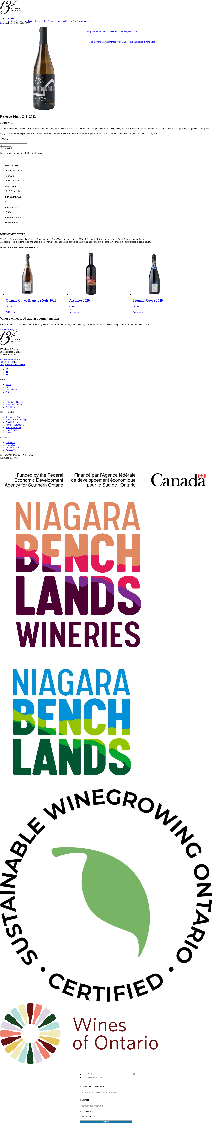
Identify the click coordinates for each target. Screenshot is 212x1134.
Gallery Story (47, 21)
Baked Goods (112, 31)
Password (85, 1100)
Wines (3, 23)
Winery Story (21, 21)
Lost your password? (87, 1111)
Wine (8, 384)
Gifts (135, 31)
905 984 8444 (6, 362)
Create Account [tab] (94, 1077)
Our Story (10, 21)
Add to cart (5, 148)
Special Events (12, 422)
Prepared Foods (13, 389)
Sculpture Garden (14, 404)
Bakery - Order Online (95, 31)
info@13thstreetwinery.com (12, 364)
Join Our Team (12, 447)
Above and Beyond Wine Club (141, 42)
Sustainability (84, 21)
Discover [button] (10, 18)
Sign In (106, 1122)
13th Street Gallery (14, 402)
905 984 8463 (6, 359)
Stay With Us (12, 430)
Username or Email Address (93, 1086)
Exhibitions (11, 407)
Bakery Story (34, 21)
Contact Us (11, 450)
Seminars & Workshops (16, 419)
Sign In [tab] (89, 1074)
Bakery (9, 387)
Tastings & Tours (13, 417)
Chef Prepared (125, 31)
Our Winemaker (61, 21)
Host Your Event (13, 427)
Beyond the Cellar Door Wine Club (110, 42)
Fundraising (11, 445)
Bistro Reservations (15, 425)
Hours (8, 432)
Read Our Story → (8, 329)
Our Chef (73, 21)
